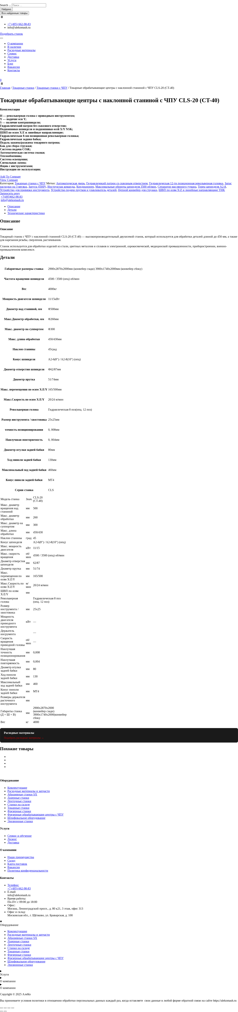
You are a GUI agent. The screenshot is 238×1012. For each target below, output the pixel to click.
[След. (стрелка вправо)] (5, 1011)
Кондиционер (85, 186)
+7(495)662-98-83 (11, 196)
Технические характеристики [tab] (26, 213)
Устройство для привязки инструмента (24, 190)
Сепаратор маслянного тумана (177, 186)
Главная (5, 87)
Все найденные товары (14, 13)
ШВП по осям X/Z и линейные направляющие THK (192, 190)
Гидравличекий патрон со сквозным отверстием (117, 183)
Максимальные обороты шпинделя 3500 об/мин (125, 186)
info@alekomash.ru (12, 200)
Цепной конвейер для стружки (137, 190)
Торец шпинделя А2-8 (212, 186)
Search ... (5, 5)
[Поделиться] (8, 1007)
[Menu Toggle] (1, 38)
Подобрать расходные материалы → (24, 737)
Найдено (6, 9)
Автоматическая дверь (70, 183)
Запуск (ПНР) (37, 186)
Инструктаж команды (61, 186)
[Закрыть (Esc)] (12, 1007)
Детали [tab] (12, 209)
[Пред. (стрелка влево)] (1, 1011)
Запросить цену (10, 193)
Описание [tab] (13, 206)
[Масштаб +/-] (1, 1007)
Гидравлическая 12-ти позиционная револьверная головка (186, 183)
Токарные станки (23, 87)
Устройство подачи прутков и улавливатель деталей (84, 190)
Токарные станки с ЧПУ (51, 87)
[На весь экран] (5, 1007)
